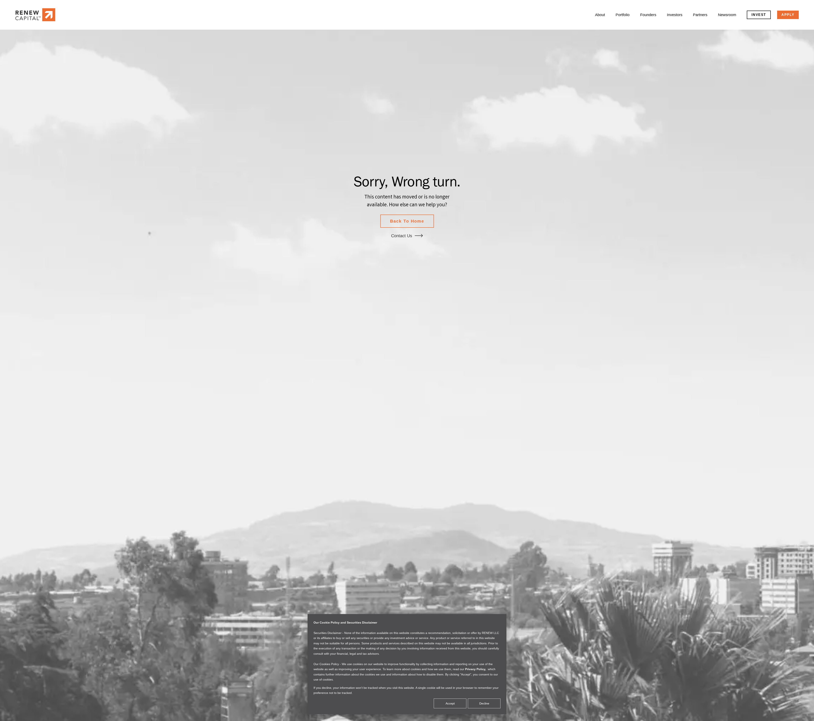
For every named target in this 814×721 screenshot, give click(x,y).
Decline (484, 703)
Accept (450, 703)
